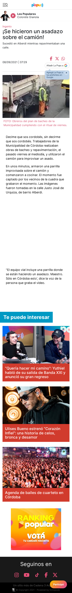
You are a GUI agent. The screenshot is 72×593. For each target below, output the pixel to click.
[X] (55, 575)
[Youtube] (26, 575)
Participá (58, 584)
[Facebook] (46, 575)
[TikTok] (37, 575)
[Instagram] (16, 575)
